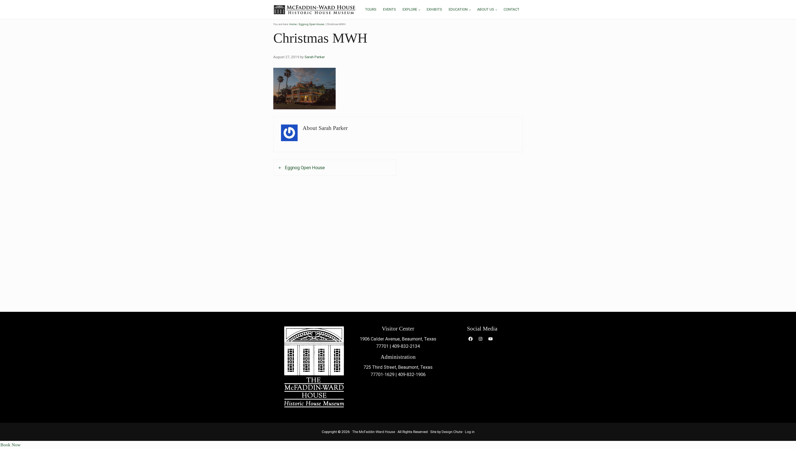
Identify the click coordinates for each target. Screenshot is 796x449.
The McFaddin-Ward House (373, 432)
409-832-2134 (406, 346)
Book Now (10, 444)
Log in (469, 432)
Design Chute (452, 432)
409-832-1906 (412, 374)
